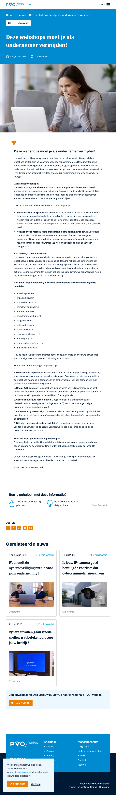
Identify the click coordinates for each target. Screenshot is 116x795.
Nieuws (21, 15)
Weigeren (35, 784)
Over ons (50, 760)
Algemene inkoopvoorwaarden (95, 783)
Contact (50, 751)
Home (9, 15)
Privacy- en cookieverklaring (83, 787)
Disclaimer (104, 787)
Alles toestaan (17, 784)
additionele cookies (21, 772)
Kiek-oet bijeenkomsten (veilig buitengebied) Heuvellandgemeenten (89, 751)
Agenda (50, 755)
